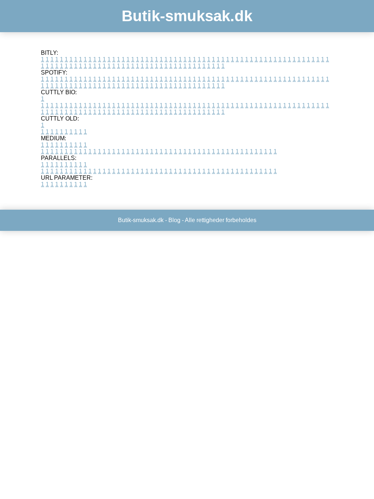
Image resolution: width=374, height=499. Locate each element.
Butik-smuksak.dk (187, 15)
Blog (174, 220)
